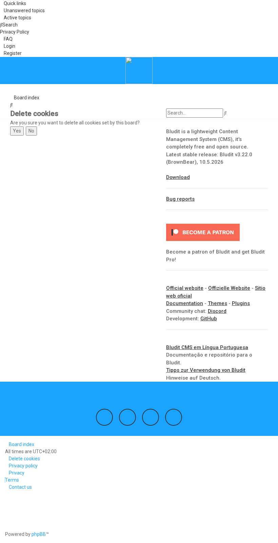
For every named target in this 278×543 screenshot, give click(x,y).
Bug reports (180, 199)
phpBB (39, 534)
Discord (217, 311)
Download (178, 177)
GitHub (208, 319)
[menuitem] (22, 10)
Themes (217, 303)
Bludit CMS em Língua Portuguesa (207, 347)
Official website (184, 288)
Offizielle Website (229, 288)
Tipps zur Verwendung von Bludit (205, 370)
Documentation (184, 303)
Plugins (241, 303)
